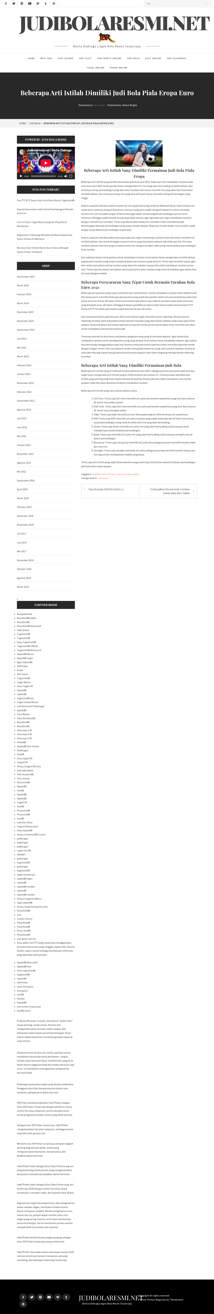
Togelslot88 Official (27, 646)
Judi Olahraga (176, 58)
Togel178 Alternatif (27, 826)
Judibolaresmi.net (114, 22)
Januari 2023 (23, 374)
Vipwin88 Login (25, 658)
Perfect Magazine (156, 1299)
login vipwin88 (24, 902)
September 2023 (25, 329)
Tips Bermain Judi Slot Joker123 (106, 489)
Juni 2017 (22, 542)
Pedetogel (22, 750)
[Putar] (21, 176)
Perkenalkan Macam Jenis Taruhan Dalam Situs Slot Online (170, 491)
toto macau (23, 778)
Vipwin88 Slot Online (28, 746)
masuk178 (22, 762)
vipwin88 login (24, 878)
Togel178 (22, 802)
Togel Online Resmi (27, 702)
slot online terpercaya (29, 1006)
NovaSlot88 (23, 622)
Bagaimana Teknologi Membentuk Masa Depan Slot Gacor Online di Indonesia (44, 237)
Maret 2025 (23, 285)
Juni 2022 (22, 427)
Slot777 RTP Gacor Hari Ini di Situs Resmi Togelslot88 (45, 200)
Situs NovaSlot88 (26, 718)
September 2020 (25, 480)
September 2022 (25, 400)
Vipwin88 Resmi (25, 654)
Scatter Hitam (24, 918)
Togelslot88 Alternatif (29, 650)
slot (19, 914)
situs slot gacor (25, 986)
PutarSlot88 (23, 910)
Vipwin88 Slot (24, 966)
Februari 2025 (24, 294)
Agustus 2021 (24, 462)
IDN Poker (22, 666)
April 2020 (22, 489)
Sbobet (21, 998)
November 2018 (25, 524)
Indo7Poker (23, 1252)
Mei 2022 (21, 436)
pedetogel (22, 838)
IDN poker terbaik (35, 1020)
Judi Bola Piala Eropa (128, 474)
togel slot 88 (24, 850)
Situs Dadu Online (54, 1166)
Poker (20, 670)
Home (31, 58)
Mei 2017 (21, 551)
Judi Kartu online (109, 58)
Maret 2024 (23, 303)
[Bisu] (65, 176)
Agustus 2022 (24, 409)
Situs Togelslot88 (26, 642)
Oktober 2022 (24, 391)
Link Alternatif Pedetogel (30, 706)
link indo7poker (25, 770)
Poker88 (21, 742)
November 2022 (25, 382)
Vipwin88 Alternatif (27, 962)
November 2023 (25, 320)
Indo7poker (23, 630)
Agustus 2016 (24, 577)
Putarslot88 (23, 782)
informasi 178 (24, 730)
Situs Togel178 (25, 686)
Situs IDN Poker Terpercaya (31, 1106)
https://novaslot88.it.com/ (31, 834)
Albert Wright (129, 105)
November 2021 (25, 453)
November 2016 (25, 560)
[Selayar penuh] (70, 176)
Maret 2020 (23, 498)
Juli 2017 (21, 533)
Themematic (176, 1299)
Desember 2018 (25, 515)
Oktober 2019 (24, 507)
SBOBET (21, 854)
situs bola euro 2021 (91, 185)
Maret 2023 (23, 356)
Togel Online (95, 67)
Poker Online (119, 67)
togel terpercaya (26, 874)
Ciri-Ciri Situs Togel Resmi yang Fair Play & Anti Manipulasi (42, 224)
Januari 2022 (23, 445)
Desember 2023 (25, 312)
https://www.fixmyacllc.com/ (32, 906)
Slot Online (153, 58)
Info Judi (46, 58)
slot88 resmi (23, 1010)
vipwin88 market (26, 886)
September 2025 (25, 276)
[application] (46, 163)
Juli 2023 (21, 338)
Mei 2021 (21, 471)
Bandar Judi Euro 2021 (104, 474)
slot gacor (22, 990)
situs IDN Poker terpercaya (40, 1125)
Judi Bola (133, 58)
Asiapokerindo (24, 613)
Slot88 (20, 754)
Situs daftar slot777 (27, 942)
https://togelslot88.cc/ (29, 898)
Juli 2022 (21, 418)
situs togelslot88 (26, 970)
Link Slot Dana (24, 822)
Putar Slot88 (24, 930)
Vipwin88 (21, 690)
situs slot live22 (44, 1052)
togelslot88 (23, 862)
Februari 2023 (24, 365)
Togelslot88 (23, 634)
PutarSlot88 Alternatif (29, 626)
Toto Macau (23, 714)
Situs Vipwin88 (24, 830)
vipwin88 (21, 694)
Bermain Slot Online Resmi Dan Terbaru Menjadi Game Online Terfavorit (42, 249)
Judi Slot (85, 58)
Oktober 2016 (24, 569)
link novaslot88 (25, 774)
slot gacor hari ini (26, 938)
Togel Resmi (23, 682)
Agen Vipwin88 (24, 662)
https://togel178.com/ (29, 766)
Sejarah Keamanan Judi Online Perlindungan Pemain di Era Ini (45, 211)
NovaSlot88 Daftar (27, 618)
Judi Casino (65, 58)
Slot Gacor (22, 674)
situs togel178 (24, 758)
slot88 (20, 818)
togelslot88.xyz (25, 698)
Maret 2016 (23, 586)
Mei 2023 (21, 347)
